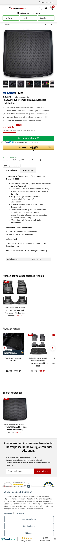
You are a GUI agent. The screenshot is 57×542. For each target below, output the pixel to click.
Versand (23, 130)
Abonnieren (42, 471)
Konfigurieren (29, 526)
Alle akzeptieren (29, 519)
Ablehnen (29, 533)
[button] (40, 8)
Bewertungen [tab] (28, 170)
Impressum (8, 513)
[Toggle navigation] (4, 8)
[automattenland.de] (17, 8)
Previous (4, 348)
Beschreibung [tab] (11, 170)
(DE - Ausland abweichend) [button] (31, 160)
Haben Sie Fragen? (47, 2)
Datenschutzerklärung (14, 460)
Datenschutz (19, 513)
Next (52, 348)
